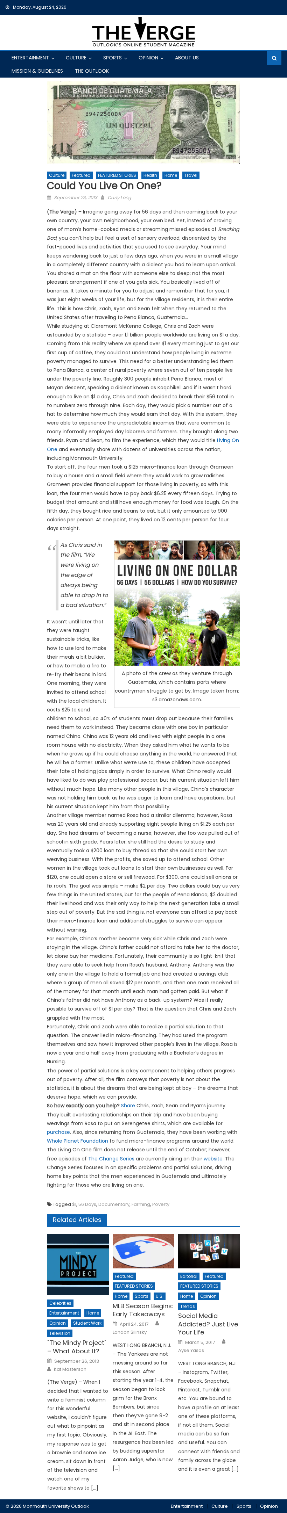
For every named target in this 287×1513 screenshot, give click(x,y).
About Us (187, 57)
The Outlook (92, 70)
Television (59, 1333)
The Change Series (111, 1158)
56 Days (87, 1204)
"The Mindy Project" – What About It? (76, 1347)
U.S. (159, 1296)
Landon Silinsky (130, 1332)
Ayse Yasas (191, 1350)
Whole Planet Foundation (77, 1140)
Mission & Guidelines (37, 70)
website (213, 1158)
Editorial (188, 1276)
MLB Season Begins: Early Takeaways (143, 1310)
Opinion (148, 57)
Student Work (87, 1323)
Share (128, 1105)
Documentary (114, 1204)
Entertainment (30, 57)
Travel (190, 175)
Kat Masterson (70, 1369)
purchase (58, 1132)
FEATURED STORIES (117, 175)
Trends (187, 1306)
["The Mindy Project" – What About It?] (78, 1264)
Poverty (160, 1204)
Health (150, 175)
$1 (74, 1204)
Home (170, 175)
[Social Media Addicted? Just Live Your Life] (209, 1251)
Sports (112, 57)
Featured (81, 175)
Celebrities (60, 1303)
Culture (76, 57)
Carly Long (119, 197)
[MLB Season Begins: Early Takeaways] (143, 1251)
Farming (141, 1204)
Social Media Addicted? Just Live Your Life (208, 1324)
